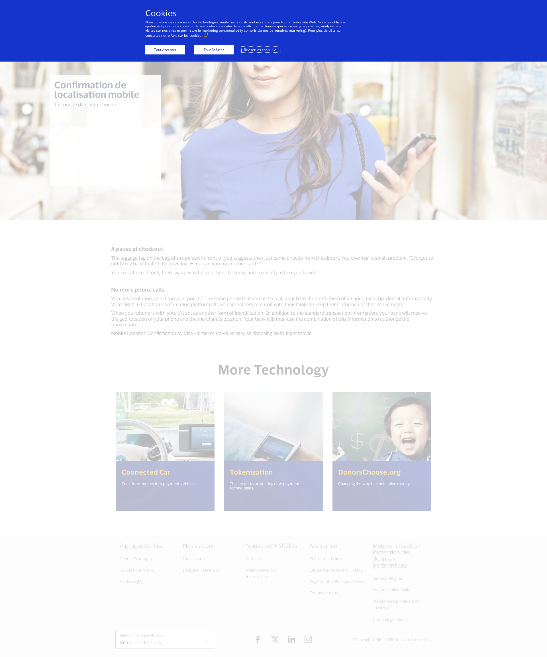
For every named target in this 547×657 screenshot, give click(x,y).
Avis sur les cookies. (186, 35)
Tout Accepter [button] (165, 49)
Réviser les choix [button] (257, 49)
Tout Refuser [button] (214, 49)
